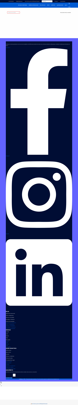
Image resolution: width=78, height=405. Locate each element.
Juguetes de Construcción (10, 313)
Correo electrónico (9, 375)
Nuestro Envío (8, 352)
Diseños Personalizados (10, 321)
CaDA (7, 333)
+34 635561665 (11, 1)
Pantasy (7, 335)
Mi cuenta (56, 1)
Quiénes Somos (8, 350)
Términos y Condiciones (10, 356)
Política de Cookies (9, 358)
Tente (7, 337)
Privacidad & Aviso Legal (10, 360)
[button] (20, 28)
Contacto (7, 354)
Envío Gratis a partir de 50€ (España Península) (32, 1)
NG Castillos (8, 339)
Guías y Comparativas (10, 315)
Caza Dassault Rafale (14, 30)
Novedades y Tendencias (10, 319)
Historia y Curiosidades (10, 317)
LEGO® (7, 331)
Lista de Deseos (62, 1)
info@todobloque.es (19, 1)
